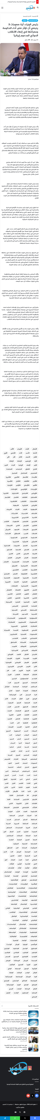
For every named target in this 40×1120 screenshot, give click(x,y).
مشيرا (25, 832)
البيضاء (8, 509)
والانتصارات (22, 892)
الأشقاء (26, 481)
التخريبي (25, 517)
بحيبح (16, 682)
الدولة (34, 554)
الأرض (34, 481)
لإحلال (34, 795)
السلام (6, 562)
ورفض (7, 960)
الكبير (34, 598)
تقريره (34, 719)
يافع (34, 989)
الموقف (33, 650)
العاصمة (6, 578)
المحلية (14, 610)
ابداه (12, 465)
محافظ (11, 815)
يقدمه (16, 993)
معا (35, 836)
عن (21, 779)
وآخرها (27, 864)
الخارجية (15, 542)
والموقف (33, 936)
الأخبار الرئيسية (27, 16)
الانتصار (7, 497)
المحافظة (33, 610)
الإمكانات (13, 489)
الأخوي (16, 477)
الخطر (25, 546)
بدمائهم (33, 687)
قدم (6, 783)
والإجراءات (24, 884)
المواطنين (33, 646)
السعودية (15, 562)
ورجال (25, 960)
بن (20, 695)
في (35, 783)
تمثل (34, 727)
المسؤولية (33, 618)
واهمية (15, 940)
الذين (10, 554)
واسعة (15, 876)
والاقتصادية (20, 888)
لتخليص (25, 799)
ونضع (26, 985)
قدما (34, 787)
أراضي (13, 453)
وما (35, 977)
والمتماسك (32, 924)
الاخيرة (5, 493)
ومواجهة (33, 981)
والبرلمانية (11, 892)
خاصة (34, 747)
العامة (16, 582)
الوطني (17, 662)
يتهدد (19, 989)
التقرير (34, 525)
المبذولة (8, 602)
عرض (6, 775)
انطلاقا (25, 674)
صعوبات (33, 763)
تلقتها (25, 723)
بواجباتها (12, 695)
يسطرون (24, 993)
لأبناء (7, 791)
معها (34, 840)
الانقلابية (13, 501)
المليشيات (32, 642)
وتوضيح (24, 956)
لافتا (10, 795)
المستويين (21, 622)
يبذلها (27, 989)
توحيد (19, 727)
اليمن (27, 666)
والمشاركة (33, 928)
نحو (5, 852)
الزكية (34, 562)
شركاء (15, 759)
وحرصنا (33, 960)
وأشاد (11, 864)
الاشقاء (24, 497)
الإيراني (33, 493)
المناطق (13, 642)
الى (35, 666)
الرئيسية (34, 16)
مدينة (8, 823)
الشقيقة (23, 574)
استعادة (8, 469)
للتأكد (34, 807)
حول (34, 743)
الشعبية (33, 574)
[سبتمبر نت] (30, 8)
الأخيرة (8, 477)
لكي (10, 803)
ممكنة (24, 848)
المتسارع (24, 606)
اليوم (20, 670)
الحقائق (16, 533)
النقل (26, 654)
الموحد (14, 646)
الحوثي (34, 542)
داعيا (34, 751)
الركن (25, 558)
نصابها (27, 856)
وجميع (16, 956)
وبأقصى (33, 944)
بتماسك (33, 682)
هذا (26, 860)
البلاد (24, 509)
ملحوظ (24, 844)
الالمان (16, 497)
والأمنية (33, 884)
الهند (18, 654)
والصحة (33, 916)
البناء (17, 509)
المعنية (23, 634)
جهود (34, 735)
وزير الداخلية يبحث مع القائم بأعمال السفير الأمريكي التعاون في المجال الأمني (15, 1038)
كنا (22, 791)
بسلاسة (15, 687)
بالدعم (34, 678)
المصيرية (14, 626)
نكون (11, 856)
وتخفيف (15, 948)
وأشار (34, 868)
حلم (18, 739)
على (34, 779)
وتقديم (7, 952)
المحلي (23, 610)
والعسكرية (23, 916)
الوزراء (17, 658)
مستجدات (18, 828)
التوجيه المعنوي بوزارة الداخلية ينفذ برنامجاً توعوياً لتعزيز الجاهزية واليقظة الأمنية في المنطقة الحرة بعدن (14, 1030)
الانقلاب (23, 501)
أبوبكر (19, 449)
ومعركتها (8, 977)
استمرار (14, 473)
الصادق (6, 574)
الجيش (7, 529)
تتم (6, 699)
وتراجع (6, 948)
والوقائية (13, 936)
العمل (34, 590)
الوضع (34, 662)
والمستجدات (11, 924)
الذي (17, 554)
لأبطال (15, 791)
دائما (11, 747)
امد (13, 670)
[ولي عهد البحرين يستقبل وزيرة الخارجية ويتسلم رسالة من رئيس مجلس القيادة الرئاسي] (33, 1048)
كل (35, 791)
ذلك (20, 751)
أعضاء (27, 457)
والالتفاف (33, 892)
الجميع (34, 529)
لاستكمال (20, 795)
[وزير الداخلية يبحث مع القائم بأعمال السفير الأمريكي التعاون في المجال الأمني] (33, 1039)
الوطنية (8, 662)
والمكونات (22, 932)
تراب (8, 707)
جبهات (34, 731)
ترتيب (34, 711)
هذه (20, 860)
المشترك (33, 626)
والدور (34, 908)
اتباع (34, 469)
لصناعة (16, 799)
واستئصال (7, 872)
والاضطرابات (32, 888)
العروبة (34, 586)
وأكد (19, 868)
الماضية (26, 602)
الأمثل (18, 481)
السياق (14, 566)
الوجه (34, 658)
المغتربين (13, 634)
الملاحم (14, 638)
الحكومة (33, 537)
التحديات (24, 513)
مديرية (16, 823)
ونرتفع (34, 985)
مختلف (34, 823)
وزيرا (28, 964)
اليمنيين (10, 666)
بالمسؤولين (23, 678)
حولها (27, 743)
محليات (25, 20)
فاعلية (13, 779)
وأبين (19, 864)
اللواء (34, 602)
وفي (9, 968)
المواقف (22, 646)
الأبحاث (34, 477)
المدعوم (24, 614)
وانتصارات (33, 940)
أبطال (34, 449)
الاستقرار (33, 497)
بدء (9, 682)
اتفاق (27, 469)
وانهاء (24, 940)
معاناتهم (9, 836)
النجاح (34, 654)
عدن (13, 775)
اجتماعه (18, 469)
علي (27, 779)
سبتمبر (26, 755)
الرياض (18, 558)
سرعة (9, 755)
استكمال (23, 473)
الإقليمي (23, 489)
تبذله (13, 699)
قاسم (20, 783)
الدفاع (26, 550)
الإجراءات (33, 489)
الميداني (24, 650)
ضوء (9, 763)
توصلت (10, 727)
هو (5, 860)
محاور (25, 819)
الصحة (34, 578)
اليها (27, 670)
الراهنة (34, 558)
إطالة (11, 461)
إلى (35, 465)
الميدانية (14, 650)
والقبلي (33, 920)
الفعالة (17, 590)
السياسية (24, 566)
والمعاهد (12, 928)
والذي (7, 908)
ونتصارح (15, 981)
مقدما (11, 840)
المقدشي (33, 638)
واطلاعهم (33, 880)
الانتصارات (33, 501)
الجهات (25, 529)
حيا (20, 743)
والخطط (13, 904)
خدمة (26, 747)
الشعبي (15, 570)
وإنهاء (17, 872)
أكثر (20, 457)
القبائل (9, 590)
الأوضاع (26, 485)
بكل (10, 691)
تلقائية (34, 723)
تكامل (17, 719)
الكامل (18, 594)
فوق (5, 779)
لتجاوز (34, 799)
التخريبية (15, 517)
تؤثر (20, 699)
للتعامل (15, 807)
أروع (5, 453)
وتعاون (34, 952)
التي (17, 525)
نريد (35, 856)
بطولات (33, 691)
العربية (7, 582)
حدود (34, 739)
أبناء (26, 449)
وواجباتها (10, 985)
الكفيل (17, 598)
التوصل (25, 525)
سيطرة (24, 759)
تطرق (26, 711)
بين (27, 699)
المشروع (23, 626)
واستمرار (33, 876)
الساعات (25, 562)
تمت (11, 723)
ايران (9, 674)
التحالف (33, 513)
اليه (35, 670)
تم (18, 723)
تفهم (34, 715)
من (17, 848)
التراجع (34, 521)
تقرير (18, 715)
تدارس (17, 707)
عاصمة (10, 767)
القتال (34, 594)
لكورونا (18, 803)
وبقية (25, 944)
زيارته (34, 755)
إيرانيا (20, 465)
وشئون (12, 964)
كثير (5, 787)
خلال (18, 747)
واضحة (7, 876)
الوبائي (10, 654)
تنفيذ (27, 727)
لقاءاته (34, 803)
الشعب (24, 570)
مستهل (8, 828)
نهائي (34, 860)
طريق (34, 767)
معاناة (28, 836)
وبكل (16, 944)
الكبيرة (26, 598)
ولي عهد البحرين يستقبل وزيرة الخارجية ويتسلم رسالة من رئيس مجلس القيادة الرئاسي (15, 1047)
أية (35, 461)
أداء (20, 453)
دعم (27, 751)
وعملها (17, 968)
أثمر (12, 449)
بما (35, 695)
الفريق (26, 590)
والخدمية (33, 904)
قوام (27, 787)
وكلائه (19, 973)
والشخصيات (22, 912)
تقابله (26, 715)
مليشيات (33, 848)
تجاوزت (10, 703)
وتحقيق (33, 948)
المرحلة (15, 614)
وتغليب (25, 952)
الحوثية (24, 542)
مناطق (9, 848)
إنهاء (27, 465)
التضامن (24, 521)
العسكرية (24, 586)
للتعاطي (25, 807)
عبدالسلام (25, 771)
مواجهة (27, 852)
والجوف (24, 900)
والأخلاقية (14, 880)
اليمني (19, 666)
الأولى (18, 485)
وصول (26, 968)
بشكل (6, 687)
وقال (34, 973)
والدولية (16, 908)
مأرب (17, 811)
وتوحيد (34, 956)
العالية (24, 582)
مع (4, 832)
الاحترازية (15, 493)
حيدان (12, 743)
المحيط (33, 614)
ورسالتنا (16, 960)
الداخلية (6, 546)
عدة (35, 775)
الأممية (9, 481)
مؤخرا (10, 811)
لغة (8, 799)
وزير (35, 964)
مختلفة (25, 823)
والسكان (33, 912)
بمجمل (28, 695)
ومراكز (28, 977)
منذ (35, 852)
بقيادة (25, 691)
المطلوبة (24, 630)
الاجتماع (24, 493)
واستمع (24, 876)
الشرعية (33, 570)
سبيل (17, 755)
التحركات (14, 513)
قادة (28, 783)
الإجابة (9, 485)
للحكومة (33, 811)
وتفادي (16, 952)
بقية (17, 691)
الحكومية (13, 537)
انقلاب (17, 674)
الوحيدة (25, 658)
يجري (10, 989)
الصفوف (16, 578)
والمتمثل (22, 924)
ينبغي (34, 997)
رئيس (12, 751)
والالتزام (9, 888)
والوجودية (23, 936)
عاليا (34, 771)
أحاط (34, 453)
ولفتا (10, 973)
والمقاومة (33, 932)
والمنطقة (12, 932)
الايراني (33, 505)
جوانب (26, 735)
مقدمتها (33, 844)
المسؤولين (22, 618)
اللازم (9, 598)
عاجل (26, 767)
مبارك (29, 815)
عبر (6, 771)
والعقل (13, 916)
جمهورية (17, 731)
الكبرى (10, 594)
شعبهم (6, 759)
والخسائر (23, 904)
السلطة (33, 566)
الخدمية (33, 546)
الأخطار (25, 477)
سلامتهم (33, 759)
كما (29, 791)
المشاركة (11, 622)
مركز (34, 828)
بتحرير (14, 678)
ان (7, 670)
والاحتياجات (12, 884)
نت (11, 852)
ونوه (18, 985)
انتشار (34, 674)
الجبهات (9, 525)
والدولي (25, 908)
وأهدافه (10, 868)
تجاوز (18, 703)
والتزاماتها (33, 896)
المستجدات (10, 618)
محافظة (33, 819)
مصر (18, 832)
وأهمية (34, 872)
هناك (12, 860)
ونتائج (24, 981)
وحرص (7, 956)
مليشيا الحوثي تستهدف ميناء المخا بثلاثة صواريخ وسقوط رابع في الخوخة (15, 1012)
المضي (34, 630)
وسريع (20, 964)
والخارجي (14, 900)
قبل (13, 783)
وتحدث (8, 944)
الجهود (16, 529)
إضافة (19, 461)
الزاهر (9, 558)
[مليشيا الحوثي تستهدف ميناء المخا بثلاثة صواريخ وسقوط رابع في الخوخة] (33, 1014)
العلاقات (14, 586)
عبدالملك (15, 771)
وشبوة (34, 968)
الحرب (25, 533)
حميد (11, 739)
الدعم (34, 550)
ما (35, 815)
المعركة (6, 630)
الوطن (26, 662)
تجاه (34, 703)
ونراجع (6, 981)
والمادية (15, 920)
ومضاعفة (19, 977)
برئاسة (24, 687)
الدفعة (18, 550)
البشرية (24, 505)
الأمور (34, 485)
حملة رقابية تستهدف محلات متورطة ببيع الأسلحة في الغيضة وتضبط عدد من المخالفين (14, 1021)
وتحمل (25, 948)
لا (27, 795)
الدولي (26, 554)
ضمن (16, 763)
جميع (8, 731)
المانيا (17, 602)
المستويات (32, 622)
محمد (8, 819)
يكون (7, 993)
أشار (35, 457)
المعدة (15, 630)
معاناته (19, 836)
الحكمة (7, 533)
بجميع (25, 682)
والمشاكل (22, 928)
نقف (19, 856)
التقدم (6, 521)
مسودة (34, 832)
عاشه (18, 767)
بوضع (34, 699)
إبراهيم (27, 461)
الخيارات (16, 546)
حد (10, 735)
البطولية (33, 509)
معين (27, 840)
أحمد (27, 453)
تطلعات (17, 711)
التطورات (15, 521)
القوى (26, 594)
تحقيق (25, 707)
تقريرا (11, 715)
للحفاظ (6, 807)
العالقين (33, 582)
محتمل (16, 819)
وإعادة (25, 872)
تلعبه (9, 719)
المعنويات (33, 634)
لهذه (24, 811)
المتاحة (33, 606)
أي (8, 457)
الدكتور (9, 550)
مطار (11, 832)
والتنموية (11, 896)
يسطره (34, 993)
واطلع (23, 880)
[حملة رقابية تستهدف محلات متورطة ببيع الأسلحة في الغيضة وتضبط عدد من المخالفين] (33, 1022)
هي (35, 864)
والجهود (33, 900)
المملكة (22, 642)
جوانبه (17, 735)
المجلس (14, 606)
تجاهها (26, 703)
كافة (20, 787)
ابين (5, 465)
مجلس (20, 815)
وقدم (27, 973)
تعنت (9, 711)
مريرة (27, 828)
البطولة (15, 505)
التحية (34, 517)
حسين (26, 739)
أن (13, 457)
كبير (12, 787)
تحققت (34, 707)
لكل (26, 803)
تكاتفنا (26, 719)
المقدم (23, 638)
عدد (28, 775)
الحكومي (24, 537)
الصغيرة (25, 578)
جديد (25, 731)
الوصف (9, 658)
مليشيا (15, 844)
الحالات (34, 533)
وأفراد (26, 868)
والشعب (12, 912)
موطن (18, 852)
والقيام (24, 920)
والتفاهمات (21, 896)
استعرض (33, 473)
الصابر (15, 574)
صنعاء (25, 763)
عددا (20, 775)
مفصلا (19, 840)
